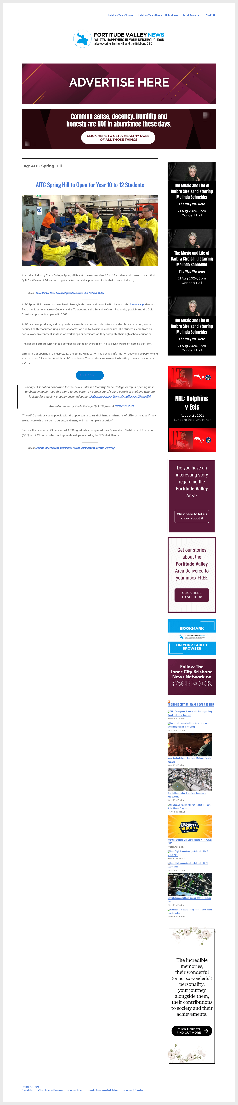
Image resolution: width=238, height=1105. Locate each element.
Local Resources (192, 15)
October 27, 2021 (124, 406)
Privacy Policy (27, 1090)
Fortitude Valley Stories (120, 15)
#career (107, 396)
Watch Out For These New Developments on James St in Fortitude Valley (69, 293)
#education (96, 396)
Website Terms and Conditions (50, 1090)
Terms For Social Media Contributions (103, 1090)
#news (116, 396)
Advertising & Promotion (133, 1090)
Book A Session (89, 375)
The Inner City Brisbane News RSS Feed (191, 704)
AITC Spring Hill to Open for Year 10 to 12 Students (90, 184)
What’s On (210, 15)
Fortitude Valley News (30, 1086)
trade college (137, 304)
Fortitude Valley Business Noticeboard (158, 15)
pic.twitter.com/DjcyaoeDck (135, 396)
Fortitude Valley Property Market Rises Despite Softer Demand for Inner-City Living (74, 448)
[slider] (195, 449)
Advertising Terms (75, 1090)
